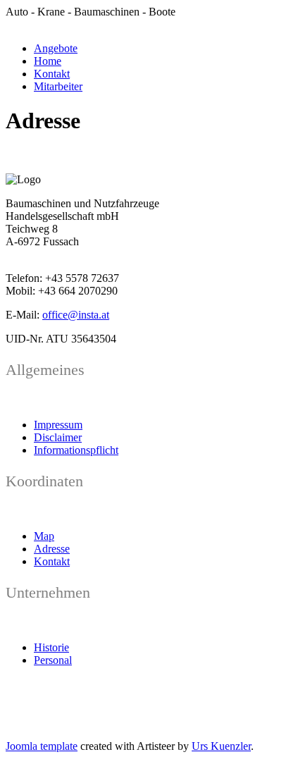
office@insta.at (75, 315)
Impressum (58, 425)
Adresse (52, 549)
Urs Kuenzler (221, 746)
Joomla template (42, 746)
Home (47, 61)
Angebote (56, 48)
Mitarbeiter (58, 86)
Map (44, 536)
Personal (53, 660)
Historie (51, 647)
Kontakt (52, 74)
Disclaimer (58, 437)
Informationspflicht (76, 450)
